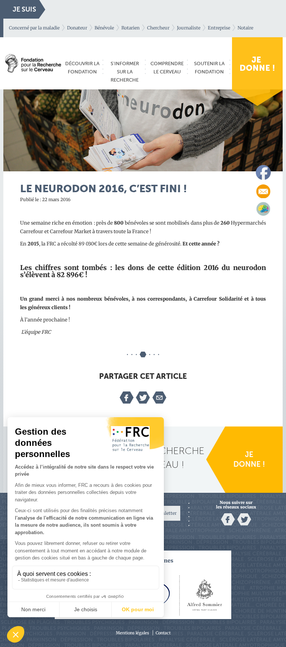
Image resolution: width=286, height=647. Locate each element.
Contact (163, 632)
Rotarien (130, 28)
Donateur (77, 28)
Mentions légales (132, 632)
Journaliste (188, 28)
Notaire (245, 28)
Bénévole (104, 28)
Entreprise (219, 28)
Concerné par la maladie (34, 28)
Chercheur (158, 28)
